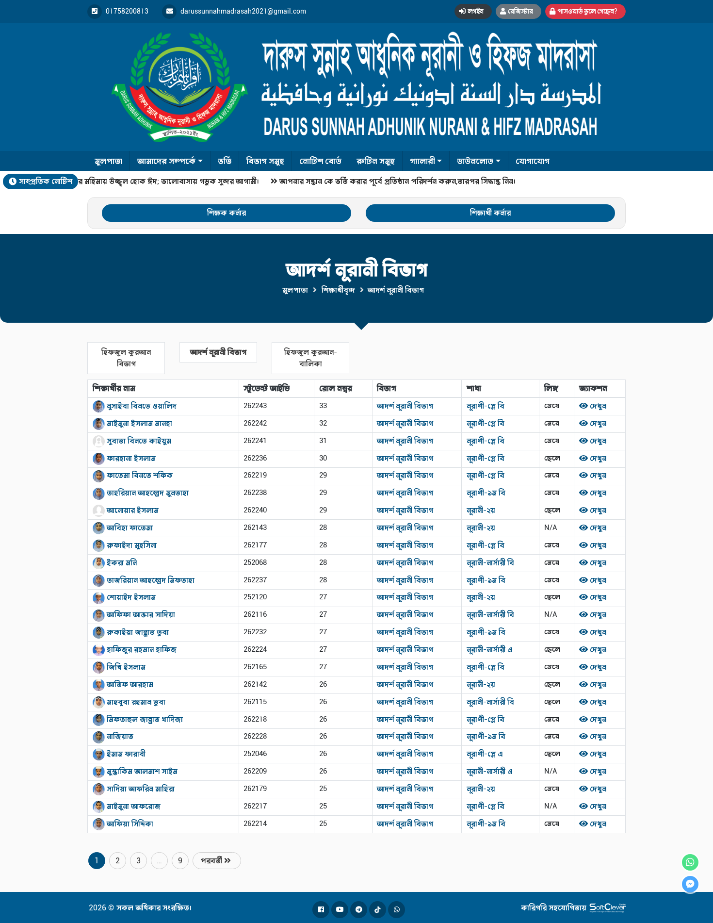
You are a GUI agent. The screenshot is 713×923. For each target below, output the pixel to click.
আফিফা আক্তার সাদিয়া (140, 614)
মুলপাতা (108, 161)
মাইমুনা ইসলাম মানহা (138, 423)
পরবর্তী (212, 860)
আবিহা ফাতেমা (129, 527)
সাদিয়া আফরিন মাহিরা (140, 788)
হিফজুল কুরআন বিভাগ (126, 357)
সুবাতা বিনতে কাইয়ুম (138, 440)
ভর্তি (224, 161)
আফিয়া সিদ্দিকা (129, 823)
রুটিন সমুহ (375, 161)
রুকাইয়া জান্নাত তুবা (137, 632)
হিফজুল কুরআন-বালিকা (310, 357)
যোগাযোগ (533, 161)
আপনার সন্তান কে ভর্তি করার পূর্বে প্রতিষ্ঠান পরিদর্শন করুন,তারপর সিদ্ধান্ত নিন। (392, 181)
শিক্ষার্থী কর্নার (490, 212)
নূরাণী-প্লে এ (484, 753)
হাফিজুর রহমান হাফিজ (141, 649)
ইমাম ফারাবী (125, 753)
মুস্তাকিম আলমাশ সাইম (141, 771)
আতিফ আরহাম (129, 684)
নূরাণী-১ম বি (486, 492)
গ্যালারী (422, 161)
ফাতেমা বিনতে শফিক (139, 475)
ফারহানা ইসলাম (130, 458)
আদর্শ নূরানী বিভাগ (218, 352)
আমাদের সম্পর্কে (166, 161)
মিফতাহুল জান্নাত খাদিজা (144, 719)
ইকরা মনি (121, 562)
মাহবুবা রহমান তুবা (135, 702)
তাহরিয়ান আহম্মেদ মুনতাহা (147, 492)
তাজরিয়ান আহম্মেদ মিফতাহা (149, 580)
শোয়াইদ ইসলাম (130, 597)
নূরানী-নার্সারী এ (489, 649)
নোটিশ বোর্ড (320, 161)
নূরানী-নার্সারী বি (490, 562)
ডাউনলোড (475, 161)
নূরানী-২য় (481, 510)
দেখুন (597, 406)
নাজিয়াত (119, 736)
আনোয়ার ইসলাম (132, 510)
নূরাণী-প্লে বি (485, 406)
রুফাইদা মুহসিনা (131, 545)
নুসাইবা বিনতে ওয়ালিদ (141, 406)
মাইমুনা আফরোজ (133, 806)
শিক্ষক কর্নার (226, 212)
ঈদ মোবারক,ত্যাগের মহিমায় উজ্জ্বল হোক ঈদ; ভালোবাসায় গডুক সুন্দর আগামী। (134, 181)
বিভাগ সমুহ (265, 161)
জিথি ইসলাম (125, 667)
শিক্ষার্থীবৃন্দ (338, 290)
